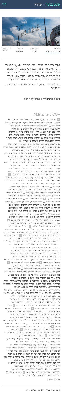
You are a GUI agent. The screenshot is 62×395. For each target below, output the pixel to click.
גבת (45, 190)
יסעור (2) (56, 232)
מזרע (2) (43, 275)
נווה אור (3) (43, 293)
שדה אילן (29, 357)
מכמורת (11, 275)
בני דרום (34, 168)
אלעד (28, 135)
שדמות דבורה (41, 363)
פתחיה (26, 330)
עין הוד (40, 314)
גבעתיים (57, 190)
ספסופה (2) (45, 308)
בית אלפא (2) (35, 150)
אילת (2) (46, 129)
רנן (32, 354)
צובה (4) (11, 330)
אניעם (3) (44, 138)
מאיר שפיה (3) (47, 266)
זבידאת (12, 208)
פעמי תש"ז (10, 327)
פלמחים (24, 327)
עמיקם (13, 320)
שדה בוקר (8, 357)
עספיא (57, 324)
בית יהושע (23, 156)
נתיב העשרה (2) (44, 305)
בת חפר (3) (33, 174)
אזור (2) (52, 126)
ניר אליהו (27, 299)
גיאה (10, 190)
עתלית (57, 327)
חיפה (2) (32, 217)
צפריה (6, 333)
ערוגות (22, 324)
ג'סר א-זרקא (45, 178)
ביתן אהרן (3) (15, 165)
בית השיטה (22, 153)
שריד (38, 372)
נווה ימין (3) (15, 293)
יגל (16, 226)
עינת (42, 320)
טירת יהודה (15, 223)
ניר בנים (19, 299)
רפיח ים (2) (17, 354)
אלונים (26, 132)
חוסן (24, 214)
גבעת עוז (25, 187)
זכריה (35, 211)
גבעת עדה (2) (34, 187)
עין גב (46, 314)
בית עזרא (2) (32, 162)
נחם (35, 296)
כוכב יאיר (56, 238)
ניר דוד (12, 299)
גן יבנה (57, 196)
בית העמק (31, 153)
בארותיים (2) (55, 147)
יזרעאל (33, 229)
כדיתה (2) (8, 235)
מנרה (53, 278)
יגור (19, 226)
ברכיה (17, 171)
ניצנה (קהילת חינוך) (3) (51, 299)
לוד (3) (20, 263)
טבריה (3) (56, 223)
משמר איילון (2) (54, 287)
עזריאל (41, 311)
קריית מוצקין (44, 342)
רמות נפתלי (34, 351)
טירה (22, 223)
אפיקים (37, 138)
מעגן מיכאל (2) (54, 281)
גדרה (25, 190)
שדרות (32, 363)
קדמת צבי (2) (27, 336)
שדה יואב (46, 360)
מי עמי (30, 275)
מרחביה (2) (16, 284)
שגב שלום (38, 357)
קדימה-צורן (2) (38, 336)
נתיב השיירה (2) (30, 305)
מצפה (49, 284)
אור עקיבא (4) (16, 123)
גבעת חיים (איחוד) (45, 184)
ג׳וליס (16, 178)
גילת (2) (57, 193)
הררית (41, 208)
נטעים (13, 296)
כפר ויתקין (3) (54, 247)
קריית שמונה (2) (54, 345)
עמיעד (19, 320)
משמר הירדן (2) (32, 287)
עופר (58, 311)
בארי (47, 147)
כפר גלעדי (7, 241)
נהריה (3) (56, 293)
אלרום (11, 135)
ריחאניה (21, 348)
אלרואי (16, 135)
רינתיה (14, 348)
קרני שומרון (42, 345)
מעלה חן (25, 281)
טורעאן (36, 223)
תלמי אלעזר (41, 375)
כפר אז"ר (11, 238)
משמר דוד (43, 287)
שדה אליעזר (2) (18, 357)
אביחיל (36, 120)
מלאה (58, 278)
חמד (26, 217)
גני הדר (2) (21, 196)
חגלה (15, 211)
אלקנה (22, 135)
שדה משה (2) (16, 360)
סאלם (10, 305)
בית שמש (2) (45, 165)
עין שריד (48, 320)
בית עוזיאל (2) (43, 162)
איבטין (17, 126)
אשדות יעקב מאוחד (52, 141)
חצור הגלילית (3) (36, 220)
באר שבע (22, 144)
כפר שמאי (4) (27, 257)
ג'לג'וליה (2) (55, 178)
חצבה (46, 220)
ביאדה (5, 147)
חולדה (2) (43, 214)
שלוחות (33, 366)
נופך (49, 296)
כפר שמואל (17, 257)
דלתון (27, 202)
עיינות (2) (10, 311)
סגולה (58, 308)
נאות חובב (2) (27, 290)
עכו (30, 320)
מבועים (37, 266)
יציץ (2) (39, 232)
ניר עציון (48, 302)
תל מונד (49, 375)
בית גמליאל (55, 153)
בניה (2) (11, 168)
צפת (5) (57, 336)
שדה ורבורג (55, 360)
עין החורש (32, 314)
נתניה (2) (19, 305)
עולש (14, 308)
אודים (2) (11, 120)
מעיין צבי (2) (34, 281)
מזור (58, 275)
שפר (12, 369)
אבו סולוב (53, 120)
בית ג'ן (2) (25, 150)
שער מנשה (30, 369)
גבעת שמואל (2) (14, 187)
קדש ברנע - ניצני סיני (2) (50, 339)
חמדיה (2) (19, 217)
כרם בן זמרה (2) (30, 260)
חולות (29, 214)
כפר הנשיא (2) (33, 244)
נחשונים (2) (20, 296)
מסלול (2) (31, 278)
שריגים (43, 372)
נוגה (50, 293)
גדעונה (30, 190)
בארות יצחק (12, 144)
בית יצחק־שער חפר (52, 159)
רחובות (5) (29, 348)
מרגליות (31, 284)
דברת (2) (26, 199)
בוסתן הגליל (39, 147)
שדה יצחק (26, 360)
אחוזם (46, 126)
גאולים (57, 181)
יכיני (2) (18, 229)
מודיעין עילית (28, 272)
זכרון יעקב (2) (43, 211)
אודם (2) (57, 123)
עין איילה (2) (55, 314)
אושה (58, 126)
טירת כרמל (56, 226)
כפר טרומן (14, 247)
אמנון (51, 138)
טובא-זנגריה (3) (45, 223)
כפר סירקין (15, 254)
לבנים (32, 263)
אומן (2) (37, 123)
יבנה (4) (25, 226)
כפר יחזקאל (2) (31, 250)
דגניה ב (9, 199)
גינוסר (50, 193)
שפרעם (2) (56, 372)
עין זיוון (48, 317)
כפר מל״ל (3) (44, 254)
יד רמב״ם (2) (55, 229)
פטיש (30, 327)
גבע (44, 181)
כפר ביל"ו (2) (46, 241)
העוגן (11, 205)
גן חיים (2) (18, 193)
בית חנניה (56, 156)
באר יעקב (40, 144)
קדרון (18, 336)
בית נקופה (14, 159)
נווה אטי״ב (34, 293)
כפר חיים (44, 247)
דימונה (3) (47, 202)
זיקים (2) (56, 211)
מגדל (35, 269)
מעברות (14, 278)
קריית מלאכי (33, 342)
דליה (40, 202)
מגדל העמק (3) (26, 269)
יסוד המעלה (8, 229)
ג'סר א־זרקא (35, 178)
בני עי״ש (26, 168)
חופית (20, 214)
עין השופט (56, 317)
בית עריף (22, 162)
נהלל (5, 290)
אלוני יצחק (34, 132)
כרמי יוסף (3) (9, 260)
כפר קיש (37, 257)
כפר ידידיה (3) (54, 250)
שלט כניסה (52, 4)
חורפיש (57, 217)
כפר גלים (28, 241)
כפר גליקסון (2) (18, 241)
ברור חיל (24, 171)
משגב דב (6, 284)
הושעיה (36, 205)
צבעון (18, 330)
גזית (20, 190)
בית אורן (56, 150)
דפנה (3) (18, 202)
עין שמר (57, 320)
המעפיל (16, 205)
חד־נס (10, 211)
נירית (35, 302)
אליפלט (12, 132)
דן (23, 202)
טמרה (35, 226)
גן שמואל (37, 196)
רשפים (57, 357)
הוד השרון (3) (45, 205)
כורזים (49, 238)
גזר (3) (15, 190)
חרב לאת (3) (15, 220)
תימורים (19, 372)
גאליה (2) (50, 181)
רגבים (40, 348)
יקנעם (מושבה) (22, 232)
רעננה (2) (26, 354)
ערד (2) (29, 324)
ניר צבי (41, 302)
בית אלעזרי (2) (46, 150)
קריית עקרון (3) (22, 342)
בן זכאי (57, 168)
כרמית (45, 263)
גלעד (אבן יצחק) (41, 193)
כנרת (32, 238)
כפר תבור (46, 260)
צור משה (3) (23, 333)
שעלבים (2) (19, 366)
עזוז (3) (47, 311)
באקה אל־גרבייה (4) (52, 144)
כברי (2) (16, 235)
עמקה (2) (6, 320)
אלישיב (50, 135)
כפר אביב (19, 238)
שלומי (27, 366)
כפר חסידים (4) (25, 247)
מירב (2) (23, 275)
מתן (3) (39, 290)
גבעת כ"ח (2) (55, 187)
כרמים (51, 263)
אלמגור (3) (35, 135)
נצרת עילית (55, 305)
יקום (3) (32, 232)
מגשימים (11, 269)
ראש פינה (14, 345)
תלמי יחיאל (31, 375)
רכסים (8, 348)
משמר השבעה (19, 287)
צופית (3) (50, 333)
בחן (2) (17, 147)
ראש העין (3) (24, 345)
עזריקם (29, 311)
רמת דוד (10, 351)
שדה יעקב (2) (36, 360)
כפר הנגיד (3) (45, 244)
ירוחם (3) (51, 235)
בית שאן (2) (55, 165)
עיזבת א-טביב (20, 311)
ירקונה (31, 235)
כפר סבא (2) (24, 254)
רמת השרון (46, 354)
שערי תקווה (20, 369)
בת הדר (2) (50, 174)
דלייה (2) (33, 202)
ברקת (58, 174)
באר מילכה (31, 144)
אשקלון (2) (34, 141)
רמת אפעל (18, 351)
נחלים (40, 296)
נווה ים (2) (25, 293)
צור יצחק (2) (34, 333)
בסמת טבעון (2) (47, 171)
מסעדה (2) (22, 278)
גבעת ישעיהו (16, 184)
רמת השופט (55, 354)
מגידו (18, 269)
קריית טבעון (55, 342)
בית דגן (47, 153)
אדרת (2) (19, 120)
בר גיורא (32, 171)
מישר (17, 275)
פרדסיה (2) (50, 330)
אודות (4, 4)
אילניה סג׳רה (55, 129)
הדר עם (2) (55, 205)
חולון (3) (36, 214)
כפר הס (24, 244)
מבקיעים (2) (29, 266)
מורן (5, 272)
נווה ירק (7, 293)
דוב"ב (57, 202)
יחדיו (24, 229)
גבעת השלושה (10, 181)
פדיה (43, 327)
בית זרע (14, 153)
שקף (49, 372)
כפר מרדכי (34, 254)
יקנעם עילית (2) (9, 232)
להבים (26, 263)
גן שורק (44, 196)
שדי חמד (56, 363)
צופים (57, 333)
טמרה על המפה (32, 99)
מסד (37, 278)
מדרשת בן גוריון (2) (42, 272)
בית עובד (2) (55, 162)
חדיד (58, 214)
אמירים (57, 138)
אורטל (7, 123)
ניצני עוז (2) (36, 299)
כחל (44, 238)
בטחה (11, 147)
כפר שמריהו (55, 260)
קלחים (27, 339)
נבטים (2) (17, 290)
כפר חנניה (36, 247)
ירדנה (57, 235)
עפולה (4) (50, 324)
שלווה (39, 366)
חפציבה (57, 220)
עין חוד (41, 317)
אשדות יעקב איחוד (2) (14, 138)
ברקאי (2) (10, 171)
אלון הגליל (15, 129)
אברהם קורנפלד (53, 51)
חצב (51, 220)
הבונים (7, 202)
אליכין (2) (19, 132)
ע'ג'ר (28, 308)
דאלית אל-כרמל (37, 199)
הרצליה (47, 208)
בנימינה (57, 171)
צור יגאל (43, 333)
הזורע (30, 205)
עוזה (18, 308)
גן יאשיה (9, 193)
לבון (37, 263)
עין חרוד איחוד (31, 317)
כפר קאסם (45, 257)
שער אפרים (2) (54, 369)
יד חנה (11, 226)
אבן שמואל (28, 120)
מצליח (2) (56, 284)
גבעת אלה (20, 181)
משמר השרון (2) (54, 290)
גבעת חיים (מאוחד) (29, 184)
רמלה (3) (26, 351)
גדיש (36, 190)
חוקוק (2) (13, 214)
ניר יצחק (56, 302)
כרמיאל (57, 263)
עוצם (53, 311)
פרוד (43, 330)
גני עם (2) (12, 196)
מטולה (36, 275)
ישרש (25, 235)
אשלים (41, 141)
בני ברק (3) (42, 168)
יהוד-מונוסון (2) (43, 229)
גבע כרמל (38, 181)
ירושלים (43, 235)
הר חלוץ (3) (55, 208)
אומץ (31, 123)
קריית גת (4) (10, 339)
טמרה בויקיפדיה (51, 99)
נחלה (45, 296)
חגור (20, 211)
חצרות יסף (25, 220)
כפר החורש (55, 244)
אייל (12, 126)
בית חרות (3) (46, 156)
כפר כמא (21, 250)
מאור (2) (57, 266)
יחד (28, 229)
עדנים (24, 308)
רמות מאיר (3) (54, 351)
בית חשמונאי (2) (34, 156)
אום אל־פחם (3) (46, 123)
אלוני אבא (56, 132)
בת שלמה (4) (17, 174)
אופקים (25, 123)
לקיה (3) (14, 263)
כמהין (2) (38, 238)
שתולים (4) (30, 372)
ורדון (20, 208)
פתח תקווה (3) (35, 330)
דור (53, 202)
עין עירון (13, 317)
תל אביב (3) (10, 372)
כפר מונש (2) (55, 254)
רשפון (10, 354)
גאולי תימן (9, 178)
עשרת (6, 324)
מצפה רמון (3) (41, 284)
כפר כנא (14, 250)
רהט (35, 348)
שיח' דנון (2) (47, 366)
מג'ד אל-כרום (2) (53, 269)
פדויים (48, 327)
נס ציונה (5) (20, 302)
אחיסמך (33, 126)
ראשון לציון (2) (54, 348)
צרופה (50, 336)
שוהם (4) (11, 363)
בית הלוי (40, 153)
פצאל (58, 330)
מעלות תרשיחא (15, 281)
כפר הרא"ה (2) (14, 244)
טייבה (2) (28, 223)
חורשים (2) (49, 217)
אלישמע (43, 135)
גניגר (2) (57, 199)
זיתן (50, 211)
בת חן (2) (41, 174)
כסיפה (26, 238)
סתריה (37, 308)
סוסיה (52, 308)
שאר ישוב (46, 357)
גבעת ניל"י (45, 187)
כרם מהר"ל (19, 260)
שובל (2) (19, 363)
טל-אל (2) (47, 226)
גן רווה (50, 196)
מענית (6, 281)
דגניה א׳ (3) (17, 199)
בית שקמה (25, 165)
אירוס (39, 129)
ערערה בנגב (14, 324)
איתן (34, 129)
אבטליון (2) (44, 120)
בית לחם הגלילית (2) (36, 159)
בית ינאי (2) (12, 156)
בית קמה (7, 162)
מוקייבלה (12, 272)
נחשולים (29, 296)
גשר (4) (50, 199)
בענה (38, 171)
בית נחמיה (23, 159)
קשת (34, 345)
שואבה (26, 363)
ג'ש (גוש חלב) (25, 178)
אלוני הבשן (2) (45, 132)
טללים (40, 226)
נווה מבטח (56, 296)
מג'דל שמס (42, 269)
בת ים (25, 174)
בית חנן (7, 153)
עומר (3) (8, 308)
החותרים (24, 205)
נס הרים (29, 302)
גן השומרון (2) (28, 193)
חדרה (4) (51, 214)
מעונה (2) (44, 281)
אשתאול (25, 141)
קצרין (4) (20, 339)
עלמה (25, 320)
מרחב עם (24, 284)
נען (13, 302)
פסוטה (17, 327)
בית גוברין (16, 150)
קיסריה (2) (34, 339)
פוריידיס (36, 327)
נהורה (10, 290)
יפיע (50, 232)
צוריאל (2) (14, 333)
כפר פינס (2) (55, 257)
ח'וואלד (25, 211)
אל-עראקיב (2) (26, 129)
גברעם (50, 190)
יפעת (45, 232)
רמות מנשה (44, 351)
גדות (41, 190)
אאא (27, 390)
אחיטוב (40, 126)
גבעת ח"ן (56, 184)
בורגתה (23, 147)
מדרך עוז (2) (55, 272)
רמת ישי (37, 354)
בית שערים (34, 165)
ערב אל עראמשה (39, 324)
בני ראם (18, 168)
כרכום (39, 260)
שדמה (49, 363)
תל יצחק (56, 375)
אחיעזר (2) (25, 126)
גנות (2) (29, 196)
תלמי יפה (21, 375)
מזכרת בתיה (51, 275)
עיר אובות (36, 320)
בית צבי (15, 162)
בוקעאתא (30, 147)
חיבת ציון (40, 217)
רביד (45, 348)
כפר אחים (56, 241)
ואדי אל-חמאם (29, 208)
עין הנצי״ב (23, 314)
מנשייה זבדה (45, 278)
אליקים (57, 135)
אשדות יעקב (28, 138)
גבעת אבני (29, 181)
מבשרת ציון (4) (17, 266)
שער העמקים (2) (41, 369)
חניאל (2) (11, 217)
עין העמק (14, 314)
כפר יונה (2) (42, 250)
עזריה (36, 311)
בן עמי (50, 168)
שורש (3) (56, 366)
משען (45, 290)
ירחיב (37, 235)
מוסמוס (19, 272)
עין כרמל (21, 317)
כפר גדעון (36, 241)
